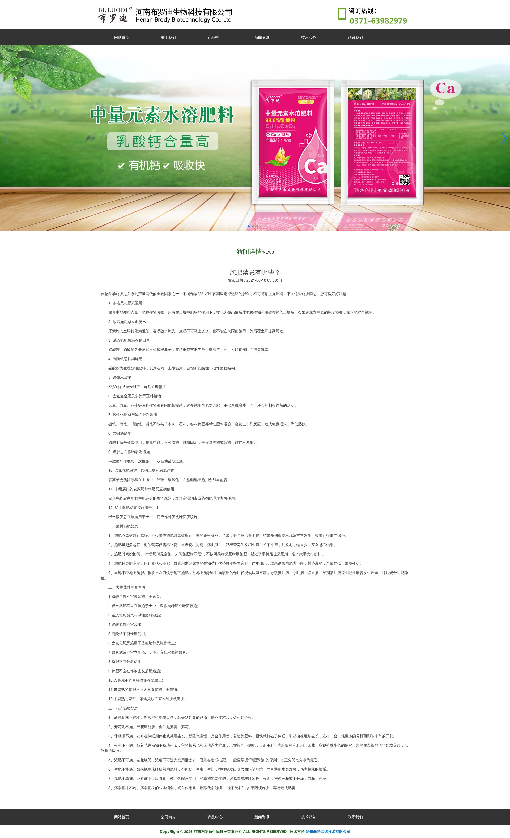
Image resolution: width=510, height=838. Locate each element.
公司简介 (168, 816)
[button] (249, 226)
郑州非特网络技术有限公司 (327, 831)
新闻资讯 (261, 37)
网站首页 (121, 37)
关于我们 (168, 37)
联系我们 (355, 37)
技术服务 (308, 37)
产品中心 (215, 37)
